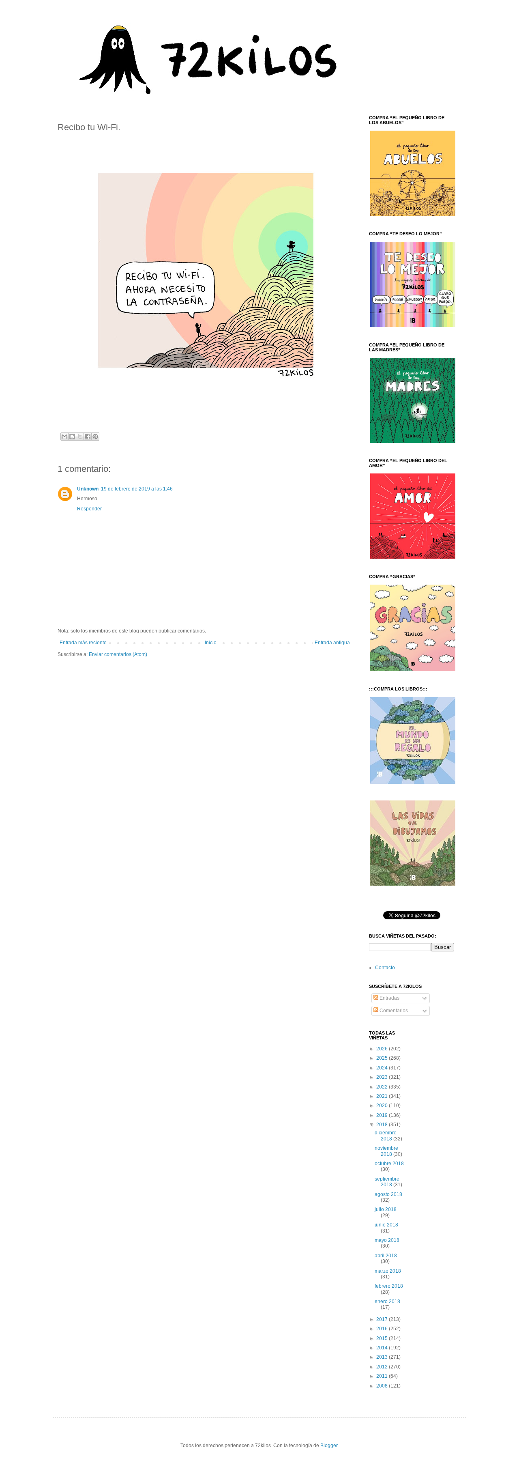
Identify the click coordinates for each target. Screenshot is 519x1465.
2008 (382, 1386)
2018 (382, 1124)
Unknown (88, 489)
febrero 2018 (389, 1286)
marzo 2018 (388, 1271)
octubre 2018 (389, 1163)
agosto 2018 (388, 1194)
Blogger (328, 1445)
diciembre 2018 (386, 1135)
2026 (382, 1049)
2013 (382, 1357)
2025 (382, 1058)
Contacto (385, 967)
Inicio (211, 642)
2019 (382, 1115)
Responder (89, 509)
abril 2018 (386, 1255)
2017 (382, 1319)
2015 (382, 1338)
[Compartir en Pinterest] (95, 436)
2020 (382, 1105)
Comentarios (393, 1010)
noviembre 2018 (386, 1151)
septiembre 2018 (387, 1181)
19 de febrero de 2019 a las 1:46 (137, 489)
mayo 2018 (387, 1240)
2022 (382, 1087)
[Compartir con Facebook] (88, 436)
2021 (382, 1096)
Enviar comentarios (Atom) (118, 654)
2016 (382, 1329)
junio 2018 (386, 1225)
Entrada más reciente (83, 642)
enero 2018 (387, 1301)
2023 (382, 1077)
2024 (382, 1068)
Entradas (388, 998)
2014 (382, 1348)
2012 (382, 1367)
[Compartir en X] (80, 436)
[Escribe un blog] (72, 436)
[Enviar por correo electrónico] (64, 436)
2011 (382, 1376)
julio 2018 (386, 1209)
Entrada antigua (332, 642)
